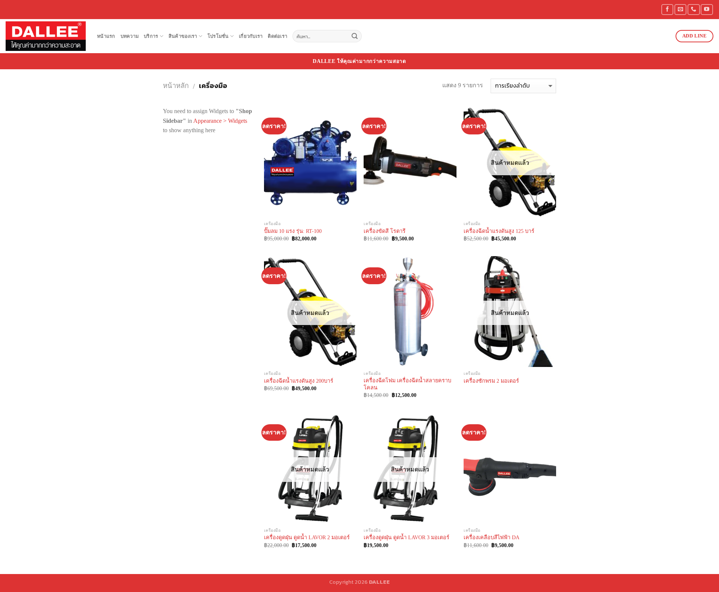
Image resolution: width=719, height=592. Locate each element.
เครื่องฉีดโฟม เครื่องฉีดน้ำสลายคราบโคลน (407, 384)
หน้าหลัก (176, 85)
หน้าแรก (106, 36)
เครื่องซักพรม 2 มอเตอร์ (491, 381)
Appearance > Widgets (220, 121)
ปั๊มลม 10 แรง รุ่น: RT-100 (293, 231)
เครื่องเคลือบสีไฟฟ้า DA (491, 537)
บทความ (130, 36)
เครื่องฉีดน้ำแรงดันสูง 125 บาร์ (499, 231)
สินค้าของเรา (183, 36)
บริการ (151, 36)
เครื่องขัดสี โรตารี (385, 231)
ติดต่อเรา (277, 36)
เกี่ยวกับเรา (251, 36)
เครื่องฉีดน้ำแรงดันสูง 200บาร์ (298, 381)
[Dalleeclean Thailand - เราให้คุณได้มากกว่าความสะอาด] (46, 36)
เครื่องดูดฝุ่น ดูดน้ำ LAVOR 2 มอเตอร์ (307, 537)
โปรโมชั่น (218, 36)
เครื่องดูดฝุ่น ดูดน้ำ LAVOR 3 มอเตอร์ (406, 537)
